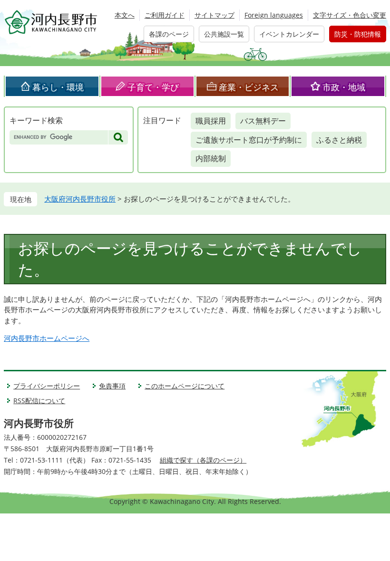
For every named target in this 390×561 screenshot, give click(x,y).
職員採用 (210, 121)
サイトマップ (214, 14)
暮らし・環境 (58, 87)
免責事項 (112, 385)
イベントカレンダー (289, 34)
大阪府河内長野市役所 (80, 198)
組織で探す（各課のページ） (203, 459)
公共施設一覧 (224, 34)
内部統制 (210, 158)
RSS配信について (39, 400)
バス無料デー (263, 121)
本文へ (125, 14)
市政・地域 (343, 87)
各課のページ (169, 34)
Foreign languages (273, 14)
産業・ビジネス (249, 87)
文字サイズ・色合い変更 (349, 14)
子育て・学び (153, 87)
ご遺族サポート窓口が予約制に (248, 140)
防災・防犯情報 (357, 34)
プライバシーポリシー (46, 385)
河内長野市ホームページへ (46, 338)
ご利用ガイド (165, 14)
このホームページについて (184, 385)
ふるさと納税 (339, 140)
